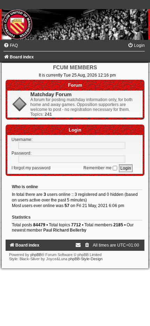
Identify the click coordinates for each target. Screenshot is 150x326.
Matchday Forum (51, 94)
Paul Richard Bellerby (65, 230)
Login (75, 130)
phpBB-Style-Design (85, 259)
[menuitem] (10, 45)
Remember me (98, 167)
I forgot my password (31, 167)
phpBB (36, 255)
